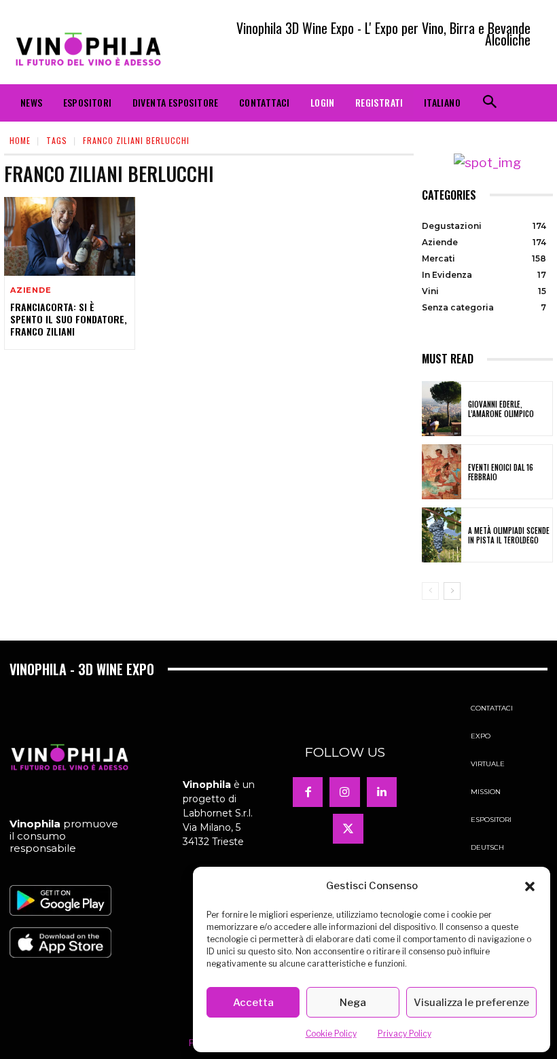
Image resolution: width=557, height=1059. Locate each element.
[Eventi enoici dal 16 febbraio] (441, 471)
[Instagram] (344, 792)
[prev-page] (430, 591)
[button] (530, 886)
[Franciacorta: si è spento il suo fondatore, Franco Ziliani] (69, 236)
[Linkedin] (382, 792)
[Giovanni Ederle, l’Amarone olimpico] (441, 408)
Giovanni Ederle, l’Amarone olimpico (501, 409)
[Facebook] (308, 792)
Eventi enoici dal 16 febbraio (500, 472)
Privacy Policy (404, 1033)
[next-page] (452, 591)
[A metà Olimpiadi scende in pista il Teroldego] (441, 534)
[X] (348, 829)
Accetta (253, 1003)
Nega (353, 1003)
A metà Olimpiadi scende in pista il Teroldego (509, 535)
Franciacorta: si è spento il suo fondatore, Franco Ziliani (68, 319)
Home (20, 140)
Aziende (31, 290)
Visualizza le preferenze (471, 1003)
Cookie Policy (331, 1033)
